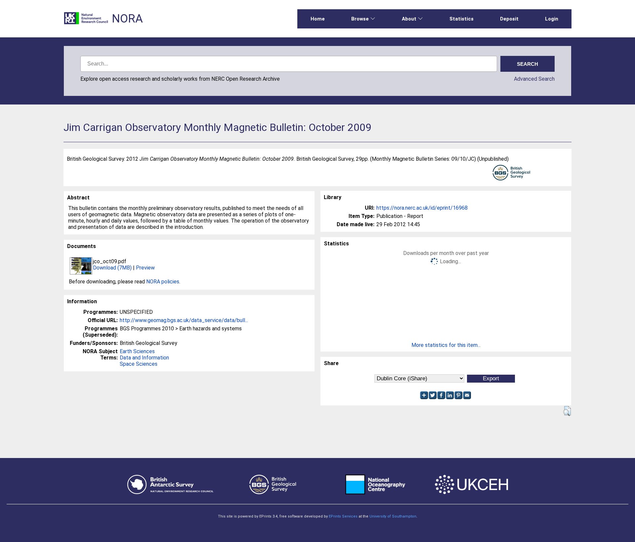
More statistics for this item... (446, 345)
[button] (567, 411)
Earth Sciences (137, 351)
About (409, 19)
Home (318, 19)
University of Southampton (392, 516)
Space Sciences (138, 364)
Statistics (461, 19)
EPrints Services (343, 516)
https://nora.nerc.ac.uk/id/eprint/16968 (422, 208)
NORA (127, 18)
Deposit (509, 19)
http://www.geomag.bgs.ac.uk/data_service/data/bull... (184, 320)
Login (551, 19)
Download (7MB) (112, 268)
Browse (360, 19)
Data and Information (144, 357)
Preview (145, 268)
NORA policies (162, 281)
